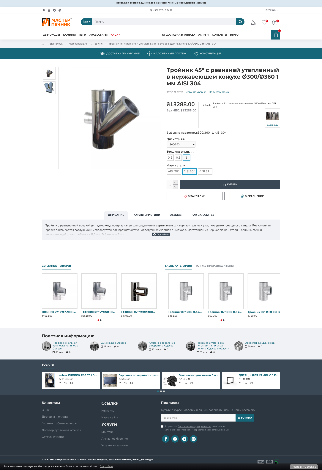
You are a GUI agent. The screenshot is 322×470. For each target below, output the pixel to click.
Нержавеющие (78, 43)
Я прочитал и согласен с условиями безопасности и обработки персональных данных (197, 428)
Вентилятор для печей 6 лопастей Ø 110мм (199, 375)
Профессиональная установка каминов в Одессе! (65, 345)
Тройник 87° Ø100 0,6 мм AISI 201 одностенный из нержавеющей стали (183, 312)
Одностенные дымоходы (260, 342)
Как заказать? (203, 215)
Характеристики (147, 215)
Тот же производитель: (214, 265)
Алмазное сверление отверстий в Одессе (162, 344)
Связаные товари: (56, 265)
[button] (98, 320)
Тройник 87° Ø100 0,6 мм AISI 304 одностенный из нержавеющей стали (222, 312)
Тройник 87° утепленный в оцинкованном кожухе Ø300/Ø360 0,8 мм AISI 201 (99, 311)
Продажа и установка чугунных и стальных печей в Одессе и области (213, 345)
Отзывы (176, 215)
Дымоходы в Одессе (113, 342)
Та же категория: (178, 265)
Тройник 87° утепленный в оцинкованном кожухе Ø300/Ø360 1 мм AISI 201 (139, 311)
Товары (48, 364)
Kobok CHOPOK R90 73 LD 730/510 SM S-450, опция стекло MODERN (79, 375)
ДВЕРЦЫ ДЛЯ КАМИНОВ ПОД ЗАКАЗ (259, 375)
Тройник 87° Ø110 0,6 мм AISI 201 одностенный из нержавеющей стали (262, 312)
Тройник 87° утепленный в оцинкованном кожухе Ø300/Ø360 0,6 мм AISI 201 (60, 311)
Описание (116, 215)
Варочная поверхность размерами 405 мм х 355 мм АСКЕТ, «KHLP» (139, 375)
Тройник (98, 43)
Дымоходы (56, 43)
